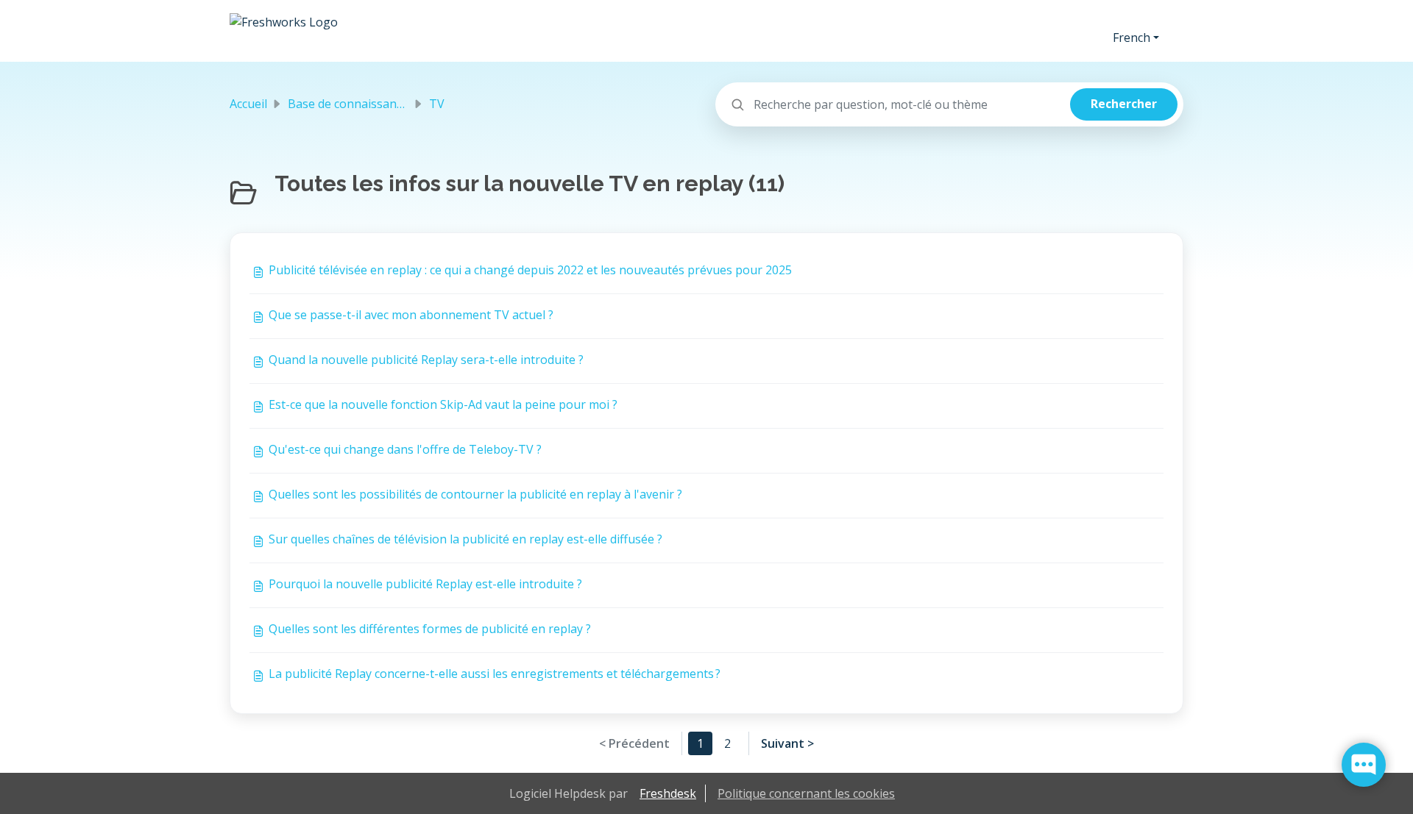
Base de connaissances (351, 104)
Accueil (248, 104)
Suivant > (787, 743)
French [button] (1131, 37)
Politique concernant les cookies (806, 793)
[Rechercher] (1124, 104)
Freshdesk (668, 793)
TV (437, 104)
